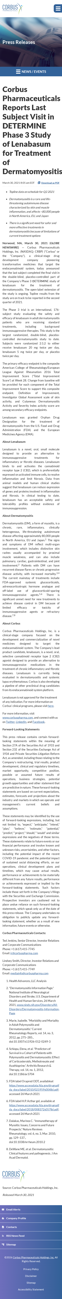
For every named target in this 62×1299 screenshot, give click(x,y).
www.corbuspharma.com (17, 717)
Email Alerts (11, 1209)
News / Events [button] (33, 72)
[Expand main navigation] (58, 8)
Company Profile (14, 1218)
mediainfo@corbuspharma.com (29, 973)
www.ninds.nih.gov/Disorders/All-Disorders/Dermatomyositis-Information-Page (34, 1009)
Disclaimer (31, 1276)
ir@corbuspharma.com (24, 953)
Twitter (10, 722)
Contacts (9, 1226)
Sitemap (9, 1244)
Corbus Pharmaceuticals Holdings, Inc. (33, 1257)
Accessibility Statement (31, 1289)
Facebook (39, 722)
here (51, 706)
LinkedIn (21, 722)
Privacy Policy (31, 1269)
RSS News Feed (13, 1235)
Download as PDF (50, 182)
